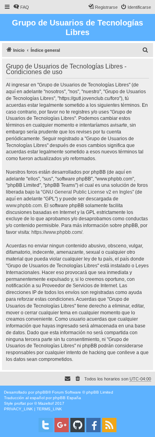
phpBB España (67, 398)
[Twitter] (46, 425)
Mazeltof (46, 403)
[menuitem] (21, 7)
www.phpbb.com (24, 205)
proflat (20, 403)
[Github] (77, 425)
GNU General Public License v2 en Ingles (87, 192)
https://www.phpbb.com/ (56, 232)
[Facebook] (93, 425)
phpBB (41, 392)
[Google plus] (61, 425)
